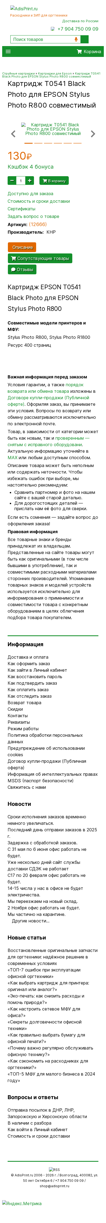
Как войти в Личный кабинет (38, 1129)
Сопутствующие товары (42, 258)
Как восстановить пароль (35, 676)
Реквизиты (19, 722)
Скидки (15, 709)
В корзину (56, 180)
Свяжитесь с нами (27, 787)
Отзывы (24, 269)
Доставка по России (80, 21)
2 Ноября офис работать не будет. (44, 907)
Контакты (18, 715)
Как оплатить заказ (28, 689)
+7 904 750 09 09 (77, 29)
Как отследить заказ (30, 696)
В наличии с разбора (29, 1123)
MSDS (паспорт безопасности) (41, 780)
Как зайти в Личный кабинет (37, 670)
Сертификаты (21, 208)
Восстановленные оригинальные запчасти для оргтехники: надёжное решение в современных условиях (53, 957)
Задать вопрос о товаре (33, 216)
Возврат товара (24, 702)
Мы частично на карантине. (37, 914)
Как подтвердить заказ (32, 683)
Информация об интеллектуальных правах (53, 774)
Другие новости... (30, 920)
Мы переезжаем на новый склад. (43, 901)
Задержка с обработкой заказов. (42, 842)
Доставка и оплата (28, 657)
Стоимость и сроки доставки (39, 201)
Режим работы (23, 728)
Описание (22, 247)
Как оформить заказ (29, 663)
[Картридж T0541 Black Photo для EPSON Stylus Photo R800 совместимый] (53, 128)
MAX (12, 457)
